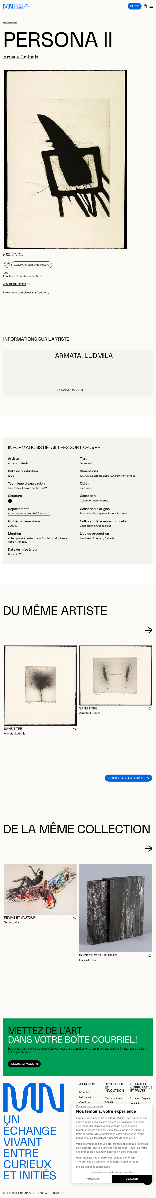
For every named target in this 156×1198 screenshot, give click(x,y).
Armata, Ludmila (18, 463)
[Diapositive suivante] (148, 630)
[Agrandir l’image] (7, 265)
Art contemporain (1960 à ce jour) (29, 513)
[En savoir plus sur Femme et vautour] (40, 889)
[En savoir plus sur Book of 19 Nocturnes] (115, 908)
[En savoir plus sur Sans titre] (40, 686)
